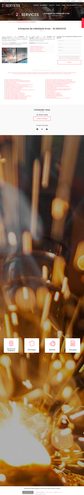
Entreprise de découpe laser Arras (37, 47)
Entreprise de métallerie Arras (36, 46)
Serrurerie (51, 5)
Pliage (63, 5)
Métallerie (35, 5)
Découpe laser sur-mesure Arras (12, 83)
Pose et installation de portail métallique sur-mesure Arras (58, 86)
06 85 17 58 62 (7, 1)
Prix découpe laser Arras (51, 87)
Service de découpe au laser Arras (53, 92)
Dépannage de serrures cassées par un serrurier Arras (17, 85)
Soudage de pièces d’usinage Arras (53, 93)
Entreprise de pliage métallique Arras (37, 51)
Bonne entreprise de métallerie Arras (13, 79)
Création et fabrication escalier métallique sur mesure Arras (18, 80)
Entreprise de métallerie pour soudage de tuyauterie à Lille (50, 72)
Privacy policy (59, 492)
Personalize (50, 492)
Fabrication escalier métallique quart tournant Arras (16, 99)
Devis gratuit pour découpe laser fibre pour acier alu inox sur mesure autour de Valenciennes (52, 73)
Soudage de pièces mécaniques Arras (54, 95)
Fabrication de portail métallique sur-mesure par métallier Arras (19, 95)
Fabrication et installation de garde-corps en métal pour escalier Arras (60, 82)
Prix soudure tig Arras (50, 91)
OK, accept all (28, 492)
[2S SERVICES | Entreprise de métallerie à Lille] (11, 5)
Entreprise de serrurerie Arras (36, 48)
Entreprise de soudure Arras (36, 50)
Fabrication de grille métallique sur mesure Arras (15, 93)
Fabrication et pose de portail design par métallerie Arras (58, 83)
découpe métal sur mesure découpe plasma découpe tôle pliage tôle (22, 72)
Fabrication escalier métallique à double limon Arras (16, 97)
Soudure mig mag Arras (51, 97)
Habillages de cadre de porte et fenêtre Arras (55, 84)
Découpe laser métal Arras (11, 82)
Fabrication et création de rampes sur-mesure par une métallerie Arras (60, 81)
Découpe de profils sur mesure (74, 5)
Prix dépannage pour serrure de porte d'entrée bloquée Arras (59, 88)
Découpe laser (43, 5)
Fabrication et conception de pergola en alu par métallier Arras (59, 79)
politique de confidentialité (74, 58)
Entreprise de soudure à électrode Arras (14, 88)
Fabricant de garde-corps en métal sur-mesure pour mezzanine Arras (20, 89)
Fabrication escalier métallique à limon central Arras (16, 98)
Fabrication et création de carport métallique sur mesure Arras (59, 80)
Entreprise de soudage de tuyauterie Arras (14, 87)
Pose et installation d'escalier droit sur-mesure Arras (57, 85)
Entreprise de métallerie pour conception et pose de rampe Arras (19, 86)
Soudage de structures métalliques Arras (54, 95)
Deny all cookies (40, 492)
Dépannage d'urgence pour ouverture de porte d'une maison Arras (19, 84)
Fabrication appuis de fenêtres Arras (13, 90)
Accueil (67, 1)
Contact (80, 1)
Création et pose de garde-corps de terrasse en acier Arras (18, 81)
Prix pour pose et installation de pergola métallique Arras (57, 89)
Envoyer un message (42, 118)
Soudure (58, 5)
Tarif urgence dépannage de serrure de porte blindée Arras (58, 98)
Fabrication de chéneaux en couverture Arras (15, 92)
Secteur (13, 22)
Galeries (73, 1)
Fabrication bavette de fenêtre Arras (13, 91)
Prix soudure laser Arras (51, 90)
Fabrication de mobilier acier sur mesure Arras (15, 95)
